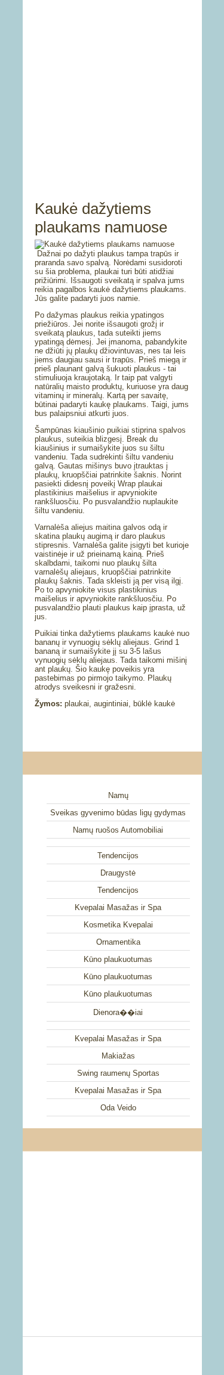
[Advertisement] (112, 86)
